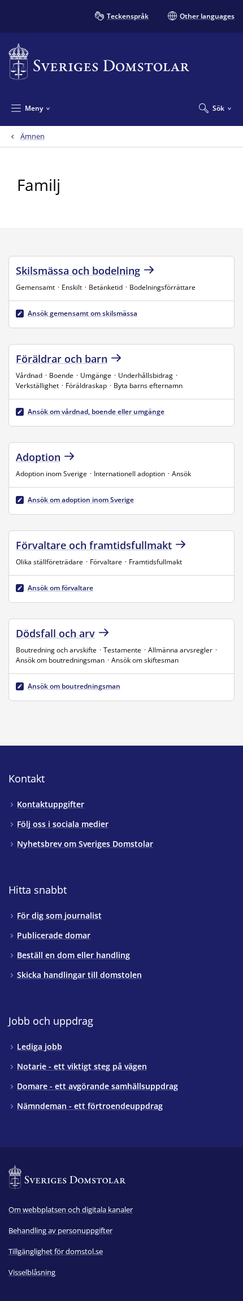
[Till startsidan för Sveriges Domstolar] (98, 61)
